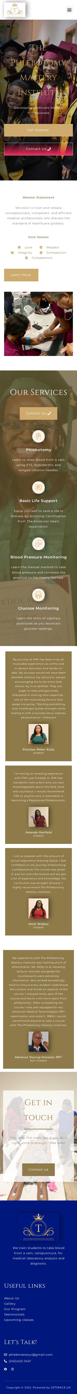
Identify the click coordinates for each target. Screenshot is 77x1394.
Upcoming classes (19, 1320)
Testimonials (14, 1314)
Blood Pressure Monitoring (38, 557)
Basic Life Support (39, 501)
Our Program (15, 1309)
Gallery (10, 1304)
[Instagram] (12, 1369)
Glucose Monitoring (38, 608)
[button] (69, 9)
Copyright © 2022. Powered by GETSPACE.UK (38, 1387)
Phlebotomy (38, 450)
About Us (11, 1298)
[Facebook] (5, 1369)
